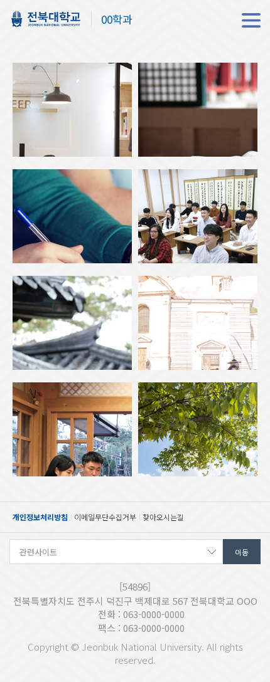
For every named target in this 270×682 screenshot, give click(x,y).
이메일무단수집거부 (105, 517)
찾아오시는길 (163, 517)
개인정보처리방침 (40, 517)
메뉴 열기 (251, 20)
